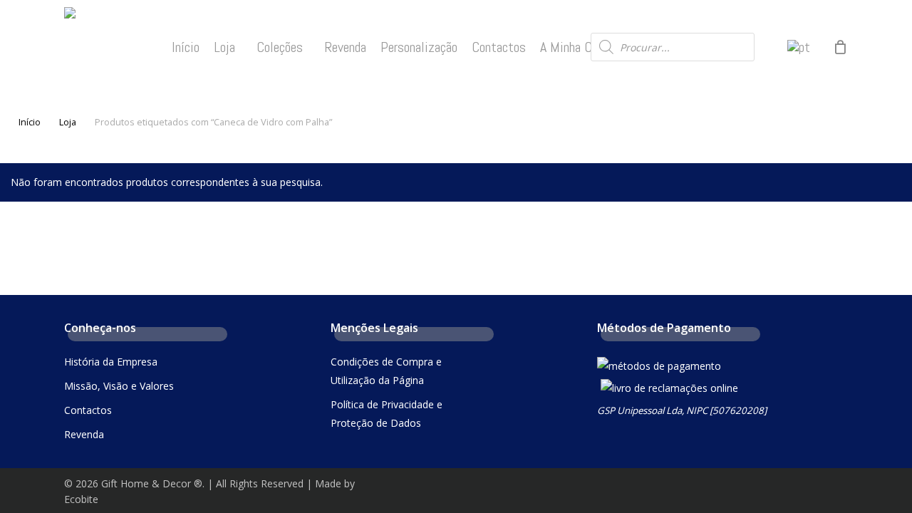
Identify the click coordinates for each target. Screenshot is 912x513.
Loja (67, 121)
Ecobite (81, 499)
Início (30, 121)
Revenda (84, 434)
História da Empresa (110, 361)
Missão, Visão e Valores (119, 386)
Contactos (88, 410)
